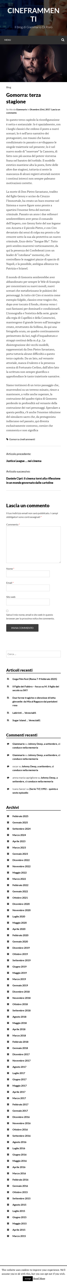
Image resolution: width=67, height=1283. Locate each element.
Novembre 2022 (21, 866)
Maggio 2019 (19, 972)
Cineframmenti (33, 14)
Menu (7, 40)
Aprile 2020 (18, 928)
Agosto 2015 (19, 1204)
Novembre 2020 (21, 910)
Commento (13, 524)
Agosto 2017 (19, 1066)
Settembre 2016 (21, 1135)
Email (10, 582)
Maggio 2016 (19, 1160)
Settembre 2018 (21, 1010)
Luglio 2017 (18, 1073)
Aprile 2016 (18, 1167)
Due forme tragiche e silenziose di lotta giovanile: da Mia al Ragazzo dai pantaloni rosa (34, 701)
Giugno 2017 (19, 1079)
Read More (39, 1278)
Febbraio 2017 (20, 1104)
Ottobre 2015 (20, 1192)
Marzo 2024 (19, 834)
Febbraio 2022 (20, 885)
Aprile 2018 (18, 1029)
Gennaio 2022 (20, 891)
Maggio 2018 (19, 1022)
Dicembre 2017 (21, 1054)
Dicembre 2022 (21, 859)
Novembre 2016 (21, 1123)
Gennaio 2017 (20, 1110)
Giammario (21, 109)
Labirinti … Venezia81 (24, 712)
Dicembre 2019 (21, 947)
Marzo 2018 (19, 1035)
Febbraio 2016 (20, 1179)
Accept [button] (28, 1278)
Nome (10, 568)
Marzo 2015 (19, 1235)
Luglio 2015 (18, 1210)
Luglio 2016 (18, 1148)
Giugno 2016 (19, 1154)
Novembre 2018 (21, 997)
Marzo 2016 (19, 1173)
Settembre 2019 (21, 960)
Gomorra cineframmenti (22, 439)
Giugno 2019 (19, 966)
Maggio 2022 (19, 872)
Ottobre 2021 (20, 897)
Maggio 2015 (19, 1223)
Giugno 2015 (19, 1217)
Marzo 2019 (19, 979)
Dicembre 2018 (21, 991)
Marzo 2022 (19, 878)
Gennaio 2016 (20, 1185)
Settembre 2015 (21, 1198)
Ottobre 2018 (20, 1004)
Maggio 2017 (19, 1085)
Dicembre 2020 (21, 903)
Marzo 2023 (19, 847)
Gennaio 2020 (20, 941)
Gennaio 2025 (20, 822)
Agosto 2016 (19, 1141)
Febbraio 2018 (20, 1041)
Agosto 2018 (19, 1016)
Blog (8, 87)
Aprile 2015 (18, 1229)
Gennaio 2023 (20, 853)
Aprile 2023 (18, 841)
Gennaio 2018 (20, 1047)
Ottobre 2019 (20, 953)
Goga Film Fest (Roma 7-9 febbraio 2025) (34, 678)
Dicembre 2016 (21, 1116)
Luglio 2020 (18, 916)
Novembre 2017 (21, 1060)
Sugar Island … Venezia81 (26, 720)
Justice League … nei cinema (23, 461)
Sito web (10, 596)
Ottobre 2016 (20, 1129)
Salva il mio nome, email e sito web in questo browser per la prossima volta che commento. (30, 616)
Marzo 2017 (19, 1098)
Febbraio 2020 (20, 935)
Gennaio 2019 (20, 985)
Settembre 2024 (21, 828)
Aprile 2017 (18, 1091)
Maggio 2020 (19, 922)
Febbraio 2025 (20, 816)
